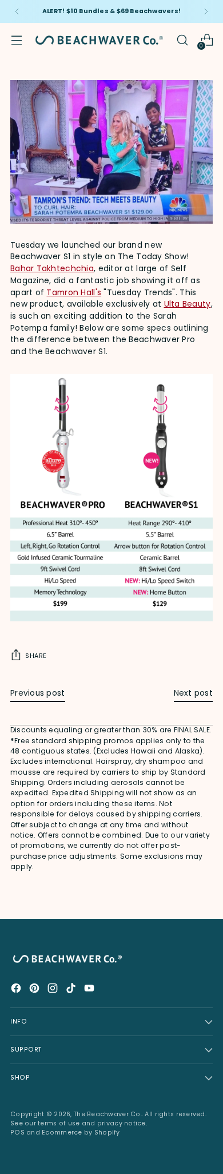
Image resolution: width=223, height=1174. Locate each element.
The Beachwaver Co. (108, 1114)
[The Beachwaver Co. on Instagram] (54, 990)
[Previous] (17, 11)
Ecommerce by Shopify (81, 1132)
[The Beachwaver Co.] (99, 40)
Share (36, 656)
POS (17, 1132)
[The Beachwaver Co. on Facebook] (17, 990)
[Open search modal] (182, 40)
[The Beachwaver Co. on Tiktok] (72, 990)
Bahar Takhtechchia (52, 268)
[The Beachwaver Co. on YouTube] (90, 990)
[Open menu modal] (16, 40)
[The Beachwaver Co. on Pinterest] (35, 990)
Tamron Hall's (73, 292)
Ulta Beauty (187, 304)
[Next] (205, 11)
